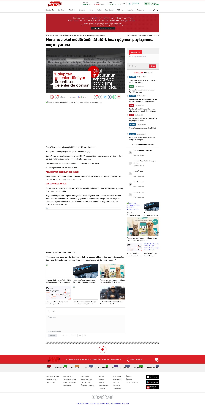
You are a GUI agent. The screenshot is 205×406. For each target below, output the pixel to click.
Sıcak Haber (117, 388)
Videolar (120, 10)
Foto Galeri (109, 10)
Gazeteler (141, 10)
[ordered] (71, 335)
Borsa (48, 367)
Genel (56, 35)
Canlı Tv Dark (67, 376)
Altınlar (101, 376)
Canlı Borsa (85, 376)
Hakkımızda (80, 403)
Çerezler (102, 403)
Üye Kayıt (129, 379)
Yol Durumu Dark (51, 379)
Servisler (61, 10)
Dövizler (101, 379)
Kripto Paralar (153, 367)
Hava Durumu (88, 367)
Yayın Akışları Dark (69, 379)
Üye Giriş (129, 376)
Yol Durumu (138, 367)
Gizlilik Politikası (94, 403)
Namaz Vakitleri (61, 367)
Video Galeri (117, 379)
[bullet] (74, 335)
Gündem (72, 10)
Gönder (52, 335)
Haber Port (49, 35)
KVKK (108, 403)
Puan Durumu (103, 367)
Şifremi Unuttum (132, 382)
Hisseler (115, 367)
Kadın (99, 10)
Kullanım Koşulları (116, 403)
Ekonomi (82, 10)
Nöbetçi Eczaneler (69, 382)
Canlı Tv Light (50, 382)
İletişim (86, 403)
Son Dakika (50, 10)
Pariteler (126, 367)
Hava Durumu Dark (52, 376)
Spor (91, 10)
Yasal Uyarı (125, 403)
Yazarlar (130, 10)
